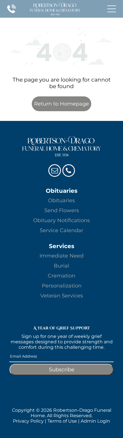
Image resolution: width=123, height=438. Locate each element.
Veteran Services (61, 296)
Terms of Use (62, 421)
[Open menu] (111, 9)
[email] (54, 171)
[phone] (68, 171)
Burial (61, 266)
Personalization (62, 286)
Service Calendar (61, 230)
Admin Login (95, 421)
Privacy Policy (28, 421)
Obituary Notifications (61, 220)
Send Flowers (61, 210)
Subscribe (61, 369)
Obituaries (61, 200)
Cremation (61, 276)
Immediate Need (61, 256)
